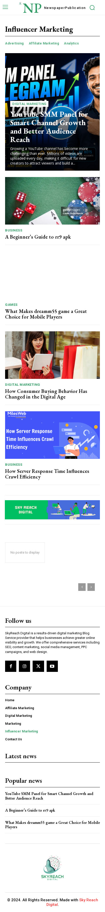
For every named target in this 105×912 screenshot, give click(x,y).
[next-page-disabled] (91, 587)
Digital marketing (29, 104)
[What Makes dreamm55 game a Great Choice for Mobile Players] (52, 275)
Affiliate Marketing (44, 43)
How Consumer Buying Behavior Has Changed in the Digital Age (46, 394)
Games (11, 304)
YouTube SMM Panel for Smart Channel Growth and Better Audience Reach (49, 126)
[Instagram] (24, 666)
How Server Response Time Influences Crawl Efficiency (47, 474)
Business (13, 230)
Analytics (71, 43)
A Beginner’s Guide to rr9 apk (38, 236)
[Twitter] (38, 666)
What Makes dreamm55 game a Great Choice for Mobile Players (46, 314)
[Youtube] (52, 666)
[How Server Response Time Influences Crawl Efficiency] (52, 435)
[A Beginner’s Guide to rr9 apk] (52, 201)
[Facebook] (10, 666)
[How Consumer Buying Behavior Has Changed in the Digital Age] (52, 355)
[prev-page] (82, 587)
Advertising (14, 43)
